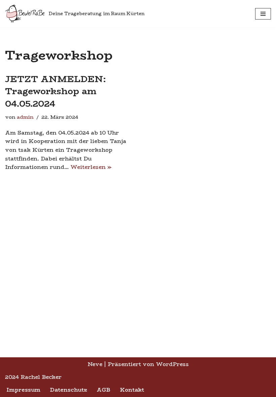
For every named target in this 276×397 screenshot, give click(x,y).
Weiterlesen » (91, 167)
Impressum (23, 390)
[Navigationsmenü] (263, 14)
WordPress (172, 364)
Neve (95, 364)
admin (25, 117)
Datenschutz (68, 390)
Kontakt (132, 390)
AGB (103, 390)
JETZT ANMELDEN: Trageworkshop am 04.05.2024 (55, 91)
